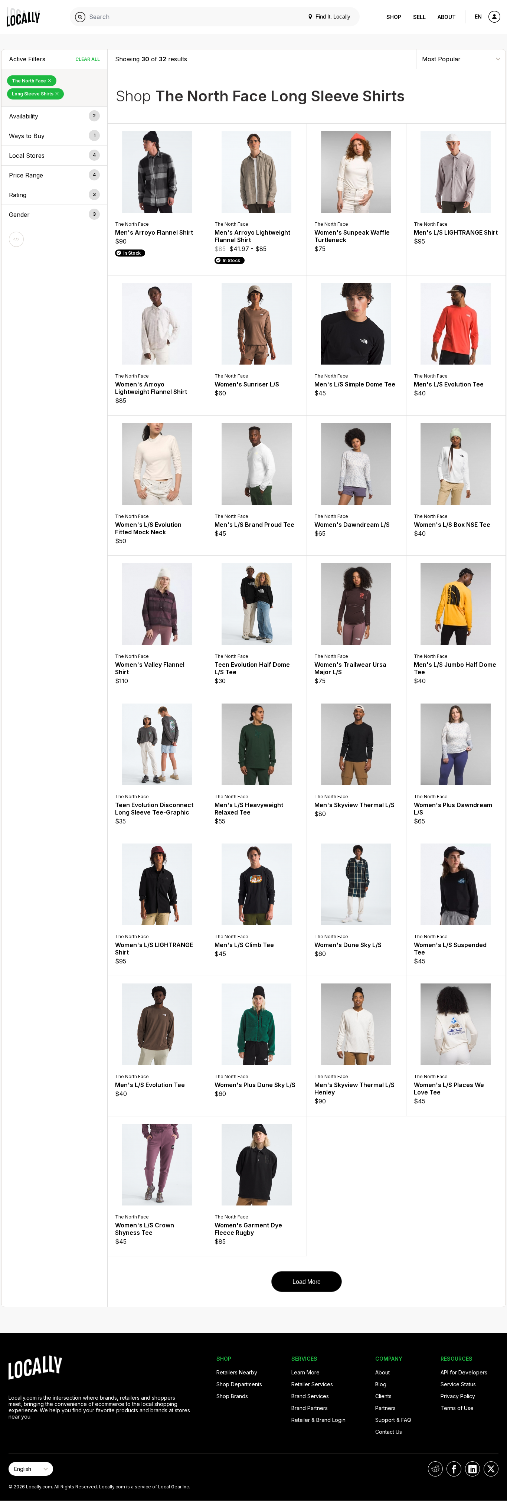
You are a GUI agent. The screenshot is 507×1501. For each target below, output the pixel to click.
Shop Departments (239, 1384)
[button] (54, 116)
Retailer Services (312, 1384)
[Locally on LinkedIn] (472, 1468)
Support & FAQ (393, 1420)
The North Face (29, 81)
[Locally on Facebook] (454, 1468)
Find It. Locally (332, 16)
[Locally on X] (491, 1468)
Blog (380, 1384)
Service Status (458, 1384)
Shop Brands (232, 1396)
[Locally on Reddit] (435, 1468)
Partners (385, 1408)
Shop (393, 17)
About (447, 17)
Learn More (305, 1372)
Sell (419, 17)
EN (478, 16)
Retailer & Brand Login (318, 1420)
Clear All (87, 59)
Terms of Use (457, 1408)
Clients (383, 1396)
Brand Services (310, 1396)
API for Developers (464, 1372)
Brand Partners (309, 1408)
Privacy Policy (458, 1396)
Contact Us (388, 1432)
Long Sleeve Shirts (33, 94)
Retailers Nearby (236, 1372)
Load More (306, 1282)
